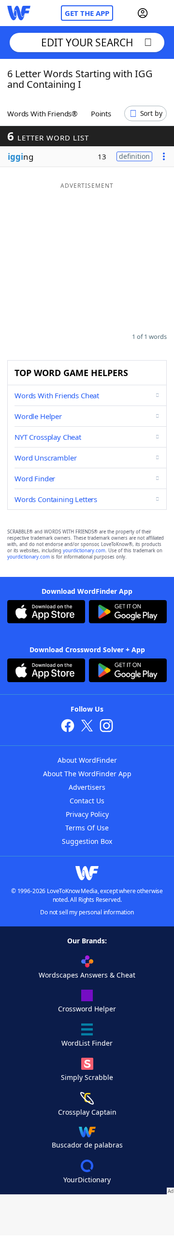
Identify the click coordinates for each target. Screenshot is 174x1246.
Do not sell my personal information (87, 912)
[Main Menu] (163, 13)
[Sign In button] (142, 13)
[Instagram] (106, 727)
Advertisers (87, 787)
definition (134, 156)
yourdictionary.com (84, 550)
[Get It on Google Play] (128, 613)
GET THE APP (87, 13)
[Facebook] (67, 727)
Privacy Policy (87, 814)
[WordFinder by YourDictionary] (18, 13)
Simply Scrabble (87, 1077)
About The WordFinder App (87, 773)
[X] (87, 727)
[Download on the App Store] (46, 613)
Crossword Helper (87, 1008)
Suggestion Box (87, 841)
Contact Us (87, 800)
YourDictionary (87, 1179)
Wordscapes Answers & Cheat (87, 975)
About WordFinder (87, 760)
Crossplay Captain (87, 1112)
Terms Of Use (87, 827)
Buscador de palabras (87, 1144)
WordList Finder (87, 1043)
